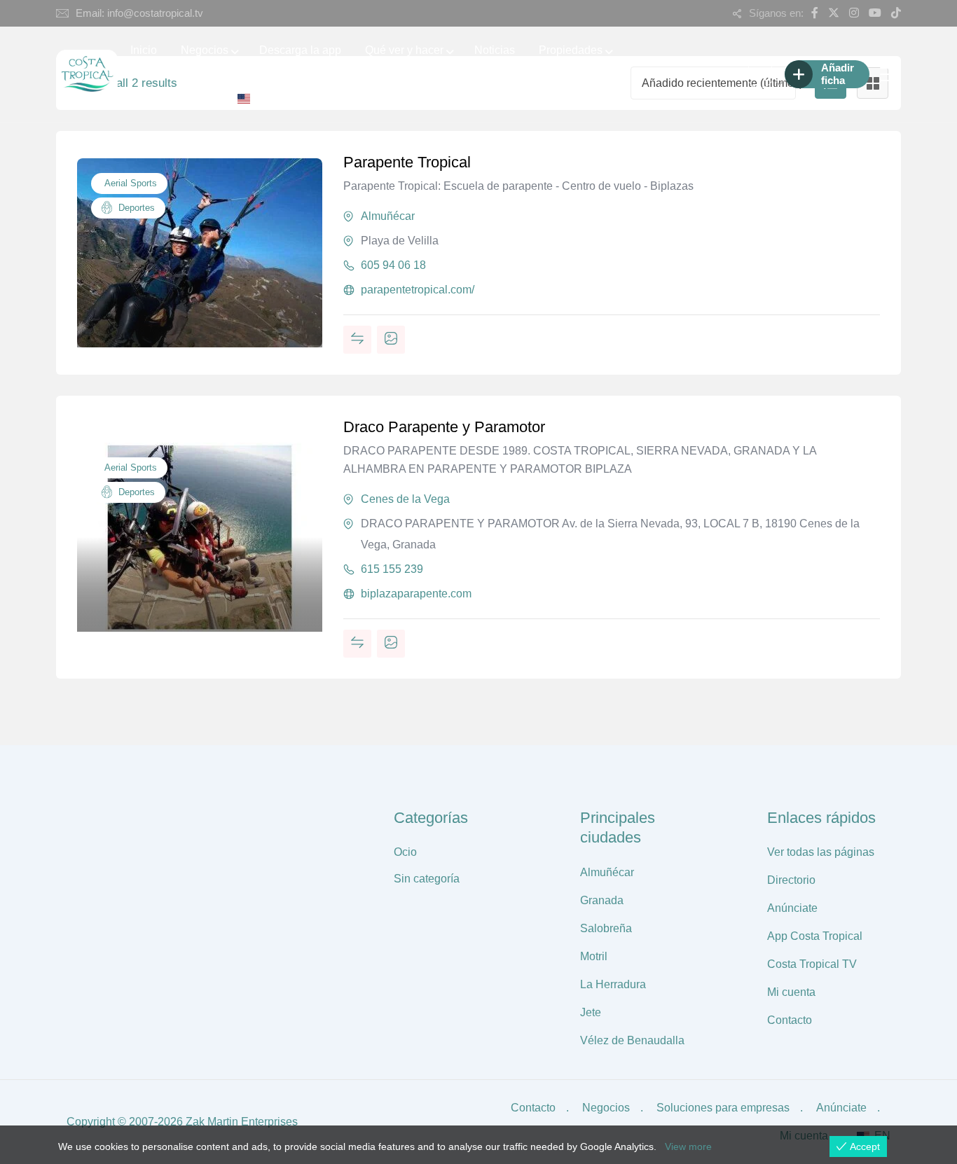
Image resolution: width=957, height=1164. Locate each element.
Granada (602, 900)
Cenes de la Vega (405, 499)
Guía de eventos (171, 98)
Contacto (789, 1020)
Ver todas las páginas (820, 852)
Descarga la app (300, 50)
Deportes (135, 207)
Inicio (143, 50)
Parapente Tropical (407, 162)
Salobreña (606, 928)
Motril (593, 956)
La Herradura (613, 984)
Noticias (494, 50)
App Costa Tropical (814, 936)
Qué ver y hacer (404, 50)
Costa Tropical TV (812, 964)
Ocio (405, 852)
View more (688, 1146)
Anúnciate (792, 908)
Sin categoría (427, 879)
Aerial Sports (129, 183)
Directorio (791, 880)
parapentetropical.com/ (417, 290)
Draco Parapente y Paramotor (444, 427)
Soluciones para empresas (723, 1108)
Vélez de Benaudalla (632, 1040)
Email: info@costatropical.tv (139, 13)
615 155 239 (392, 569)
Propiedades (571, 50)
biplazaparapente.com (416, 594)
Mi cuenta (791, 992)
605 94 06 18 (393, 265)
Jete (590, 1012)
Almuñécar (388, 216)
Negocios (204, 50)
